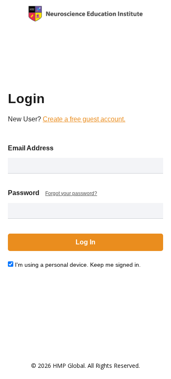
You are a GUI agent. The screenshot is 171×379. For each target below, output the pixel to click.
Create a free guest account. (84, 119)
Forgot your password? (71, 193)
